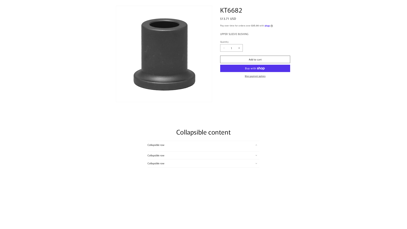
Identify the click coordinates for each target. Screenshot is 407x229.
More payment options (255, 76)
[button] (203, 145)
